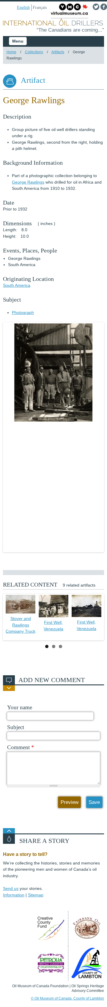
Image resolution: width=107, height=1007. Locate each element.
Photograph (23, 312)
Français (40, 7)
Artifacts (57, 52)
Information (13, 895)
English (23, 7)
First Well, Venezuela (53, 625)
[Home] (53, 22)
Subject (15, 727)
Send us (10, 888)
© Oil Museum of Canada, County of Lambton (67, 998)
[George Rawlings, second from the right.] (53, 372)
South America (16, 285)
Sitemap (35, 895)
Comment (20, 747)
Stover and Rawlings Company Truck (20, 625)
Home (11, 52)
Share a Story (44, 840)
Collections (34, 52)
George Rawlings (28, 182)
